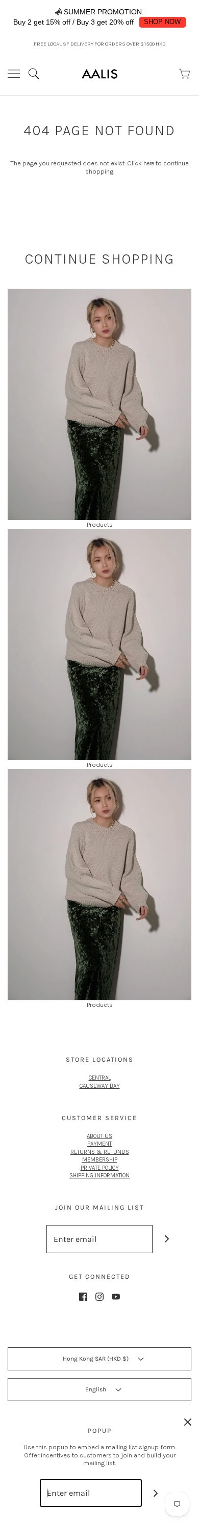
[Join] (167, 1239)
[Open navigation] (14, 74)
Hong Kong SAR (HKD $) (96, 1358)
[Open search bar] (37, 74)
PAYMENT (99, 1143)
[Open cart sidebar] (185, 74)
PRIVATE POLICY (100, 1167)
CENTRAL (100, 1077)
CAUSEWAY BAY (100, 1085)
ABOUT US (99, 1136)
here (148, 163)
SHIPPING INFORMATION (99, 1175)
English (96, 1389)
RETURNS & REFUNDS (99, 1151)
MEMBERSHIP (99, 1159)
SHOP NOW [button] (162, 22)
